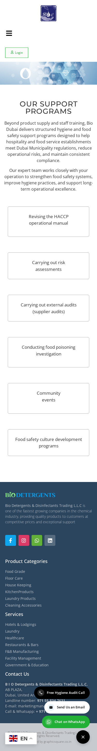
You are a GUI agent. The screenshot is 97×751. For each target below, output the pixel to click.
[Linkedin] (49, 540)
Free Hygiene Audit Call (66, 692)
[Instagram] (23, 540)
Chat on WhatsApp (70, 721)
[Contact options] (83, 737)
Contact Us (17, 674)
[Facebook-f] (10, 540)
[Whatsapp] (37, 540)
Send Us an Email (71, 707)
